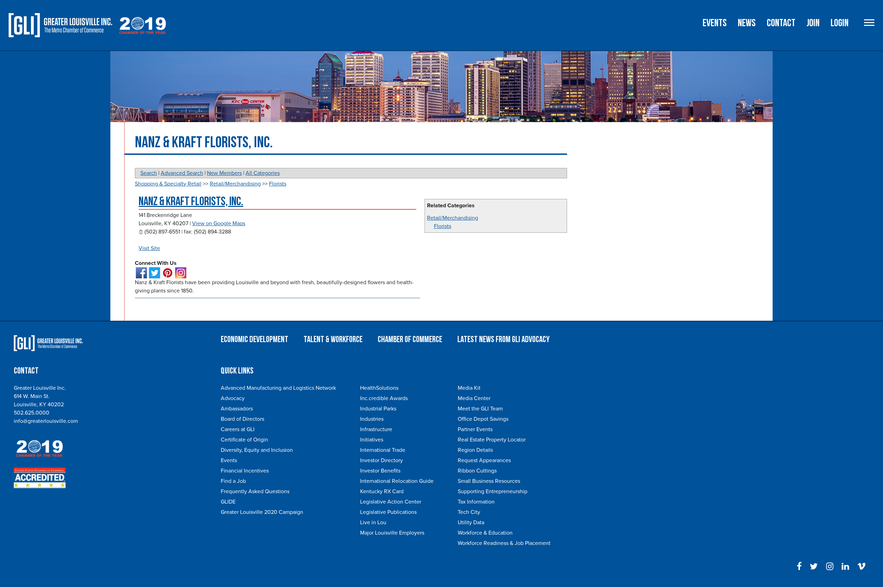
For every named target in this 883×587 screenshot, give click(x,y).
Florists (442, 226)
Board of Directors (242, 419)
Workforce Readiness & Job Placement (504, 543)
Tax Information (476, 501)
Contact (781, 23)
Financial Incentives (245, 470)
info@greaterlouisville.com (46, 421)
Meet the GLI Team (480, 408)
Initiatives (371, 439)
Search (148, 173)
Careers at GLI (238, 429)
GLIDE (228, 501)
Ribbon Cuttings (477, 470)
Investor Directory (381, 460)
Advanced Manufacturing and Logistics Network (278, 388)
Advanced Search (182, 173)
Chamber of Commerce (410, 339)
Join (813, 23)
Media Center (474, 398)
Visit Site (149, 248)
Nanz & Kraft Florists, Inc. (191, 201)
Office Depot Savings (483, 419)
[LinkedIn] (845, 566)
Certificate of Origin (244, 439)
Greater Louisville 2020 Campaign (262, 512)
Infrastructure (376, 429)
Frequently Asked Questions (255, 491)
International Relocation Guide (397, 481)
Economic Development (254, 339)
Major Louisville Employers (392, 532)
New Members (224, 173)
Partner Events (475, 429)
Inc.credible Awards (384, 398)
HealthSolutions (379, 388)
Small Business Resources (489, 481)
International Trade (382, 450)
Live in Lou (373, 522)
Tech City (469, 512)
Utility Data (471, 522)
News (747, 23)
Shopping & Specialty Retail (168, 183)
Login (840, 23)
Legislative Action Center (390, 501)
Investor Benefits (380, 470)
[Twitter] (814, 566)
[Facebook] (799, 566)
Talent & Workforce (333, 339)
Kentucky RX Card (382, 491)
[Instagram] (829, 566)
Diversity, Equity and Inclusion (257, 450)
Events (715, 23)
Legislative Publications (388, 512)
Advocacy (233, 398)
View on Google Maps (218, 223)
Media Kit (469, 388)
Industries (372, 419)
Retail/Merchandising (452, 218)
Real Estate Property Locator (492, 439)
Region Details (475, 450)
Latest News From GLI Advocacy (503, 339)
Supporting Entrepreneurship (492, 491)
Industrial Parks (378, 408)
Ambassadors (237, 408)
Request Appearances (484, 460)
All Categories (263, 173)
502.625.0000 (31, 412)
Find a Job (233, 481)
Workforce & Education (485, 532)
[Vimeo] (861, 566)
